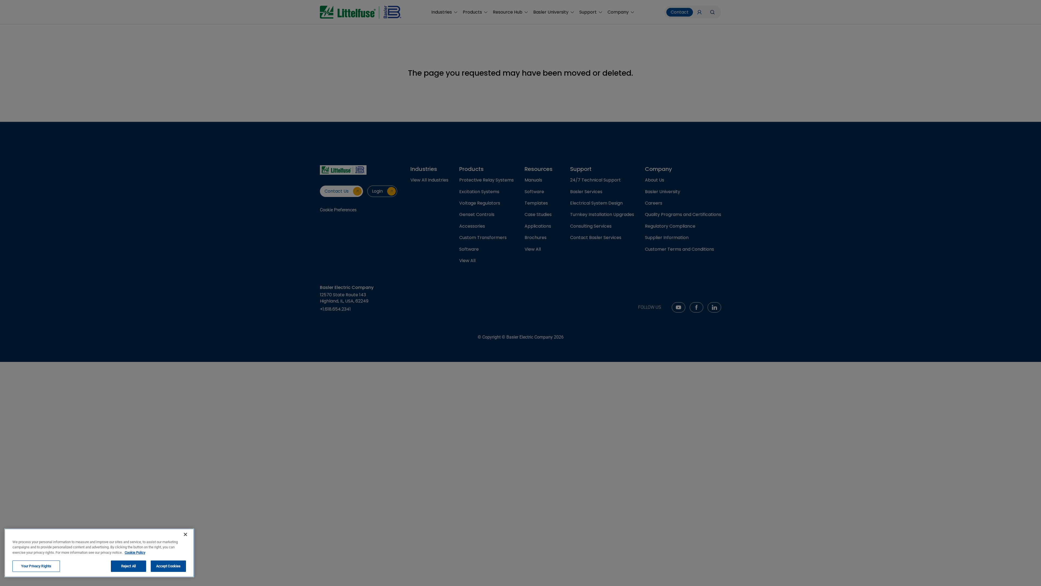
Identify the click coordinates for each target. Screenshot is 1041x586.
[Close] (185, 534)
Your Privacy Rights (36, 566)
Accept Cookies (168, 566)
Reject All (128, 566)
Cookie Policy (135, 552)
